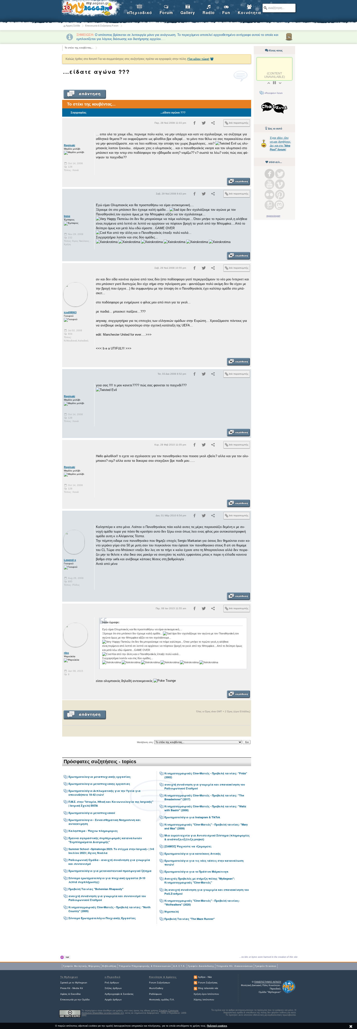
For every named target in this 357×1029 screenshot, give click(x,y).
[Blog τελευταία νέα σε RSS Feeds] (195, 988)
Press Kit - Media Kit (71, 988)
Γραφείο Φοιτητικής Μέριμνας (81, 966)
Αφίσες (64, 994)
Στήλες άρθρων (113, 988)
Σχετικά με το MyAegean (73, 982)
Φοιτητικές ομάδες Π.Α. (162, 999)
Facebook (269, 174)
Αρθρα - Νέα (205, 977)
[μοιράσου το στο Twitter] (204, 123)
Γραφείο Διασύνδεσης (201, 966)
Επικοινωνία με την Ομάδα (75, 999)
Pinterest (280, 195)
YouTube (269, 184)
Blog (269, 205)
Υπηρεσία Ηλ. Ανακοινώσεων (234, 966)
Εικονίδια (76, 994)
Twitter (280, 174)
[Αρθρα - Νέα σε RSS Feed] (195, 977)
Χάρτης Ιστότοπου (204, 999)
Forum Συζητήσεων (159, 982)
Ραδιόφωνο (155, 994)
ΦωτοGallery (156, 988)
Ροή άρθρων (112, 982)
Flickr (269, 195)
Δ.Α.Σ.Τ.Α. (179, 966)
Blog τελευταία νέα (208, 988)
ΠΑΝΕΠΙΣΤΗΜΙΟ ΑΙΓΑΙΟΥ (267, 982)
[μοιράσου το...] (213, 123)
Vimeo (280, 184)
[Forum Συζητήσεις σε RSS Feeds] (195, 982)
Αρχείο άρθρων (113, 999)
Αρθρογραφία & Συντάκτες (119, 994)
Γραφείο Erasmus (265, 966)
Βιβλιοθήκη (109, 966)
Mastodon (279, 205)
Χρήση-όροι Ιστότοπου (206, 994)
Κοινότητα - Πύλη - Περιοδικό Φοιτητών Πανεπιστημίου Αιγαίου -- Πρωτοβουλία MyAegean (91, 8)
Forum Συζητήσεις (208, 982)
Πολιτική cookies (217, 1025)
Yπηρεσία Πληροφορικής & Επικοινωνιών (145, 966)
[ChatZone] (274, 108)
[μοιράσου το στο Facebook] (194, 123)
